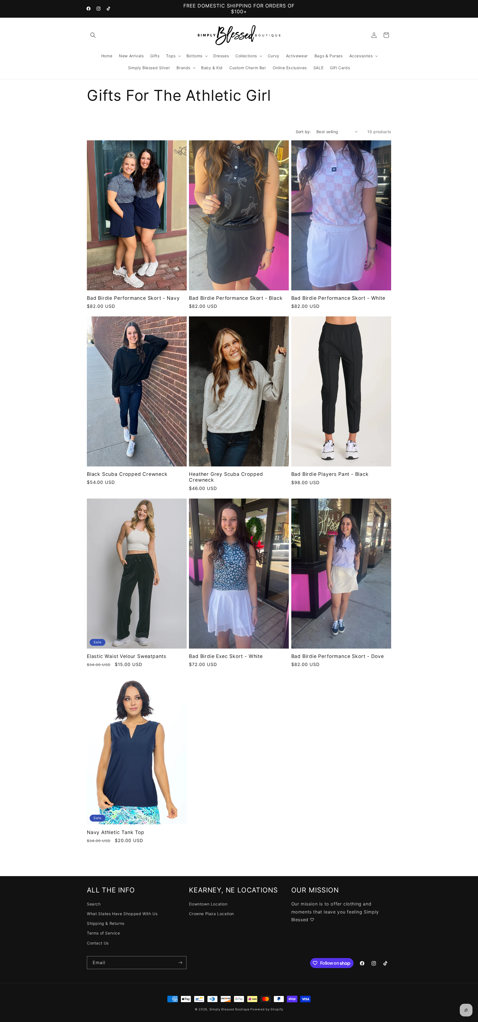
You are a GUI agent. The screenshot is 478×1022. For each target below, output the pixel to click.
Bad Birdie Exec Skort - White (226, 656)
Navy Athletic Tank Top (115, 832)
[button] (93, 35)
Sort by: (303, 131)
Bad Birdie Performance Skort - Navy (133, 298)
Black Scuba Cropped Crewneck (127, 474)
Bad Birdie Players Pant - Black (330, 474)
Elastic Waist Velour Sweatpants (126, 656)
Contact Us (98, 943)
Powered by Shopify (266, 1009)
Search (94, 904)
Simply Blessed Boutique (229, 1009)
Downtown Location (208, 904)
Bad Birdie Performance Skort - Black (235, 298)
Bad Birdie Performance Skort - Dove (337, 656)
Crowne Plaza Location (211, 913)
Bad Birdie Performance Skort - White (338, 298)
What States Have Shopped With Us (122, 913)
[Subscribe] (180, 962)
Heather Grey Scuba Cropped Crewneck (226, 477)
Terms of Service (103, 933)
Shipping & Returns (105, 923)
